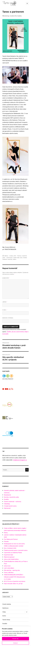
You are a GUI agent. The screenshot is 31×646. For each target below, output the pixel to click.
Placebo (6, 541)
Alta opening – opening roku (12, 570)
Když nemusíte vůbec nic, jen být (13, 583)
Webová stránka (7, 318)
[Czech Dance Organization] (7, 379)
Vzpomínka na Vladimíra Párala (13, 552)
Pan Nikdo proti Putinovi (11, 539)
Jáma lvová (7, 566)
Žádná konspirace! (9, 557)
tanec (21, 257)
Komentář (6, 278)
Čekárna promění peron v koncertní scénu (16, 550)
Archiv (4, 616)
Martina (6, 256)
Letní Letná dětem (9, 568)
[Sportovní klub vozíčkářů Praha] (7, 435)
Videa (4, 612)
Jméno (4, 302)
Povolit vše (15, 638)
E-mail (4, 310)
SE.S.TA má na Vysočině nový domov (14, 581)
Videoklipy (7, 504)
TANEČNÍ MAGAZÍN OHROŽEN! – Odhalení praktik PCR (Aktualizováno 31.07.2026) (14, 577)
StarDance (5, 608)
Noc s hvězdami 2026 (10, 548)
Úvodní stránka (6, 604)
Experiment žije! (8, 555)
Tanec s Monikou (9, 572)
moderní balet (16, 257)
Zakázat (15, 643)
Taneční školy (6, 620)
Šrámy (6, 532)
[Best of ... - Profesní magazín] (7, 407)
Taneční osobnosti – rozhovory (12, 501)
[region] (15, 636)
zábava (14, 259)
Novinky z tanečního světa (11, 497)
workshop (10, 259)
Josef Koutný (9, 257)
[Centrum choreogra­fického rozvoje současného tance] (7, 421)
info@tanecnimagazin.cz (20, 460)
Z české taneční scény (10, 506)
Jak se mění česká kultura (11, 559)
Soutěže (6, 499)
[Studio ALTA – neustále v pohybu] (7, 393)
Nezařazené (7, 495)
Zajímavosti (7, 508)
